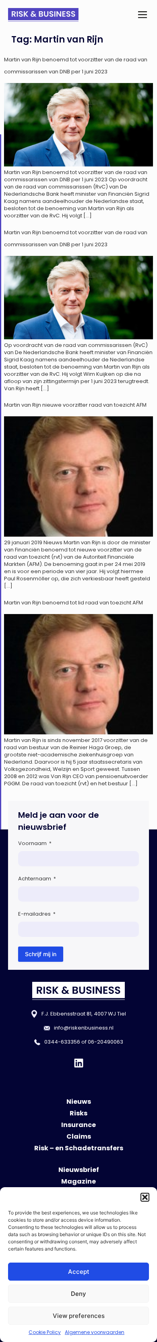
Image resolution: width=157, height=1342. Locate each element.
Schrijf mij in (40, 954)
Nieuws (78, 1101)
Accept (78, 1271)
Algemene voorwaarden (94, 1332)
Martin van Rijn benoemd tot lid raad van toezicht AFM (73, 602)
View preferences (79, 1316)
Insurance (78, 1124)
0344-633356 (62, 1042)
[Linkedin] (79, 1063)
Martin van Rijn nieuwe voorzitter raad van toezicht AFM (75, 405)
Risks (78, 1113)
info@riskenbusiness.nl (84, 1028)
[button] (145, 1197)
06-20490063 (105, 1042)
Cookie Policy (45, 1332)
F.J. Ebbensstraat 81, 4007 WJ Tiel (83, 1014)
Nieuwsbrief (78, 1169)
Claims (78, 1136)
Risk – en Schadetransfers (78, 1148)
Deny (78, 1293)
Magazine (78, 1181)
